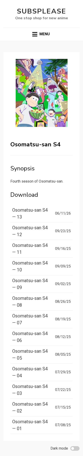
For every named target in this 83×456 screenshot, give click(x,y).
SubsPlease (41, 11)
